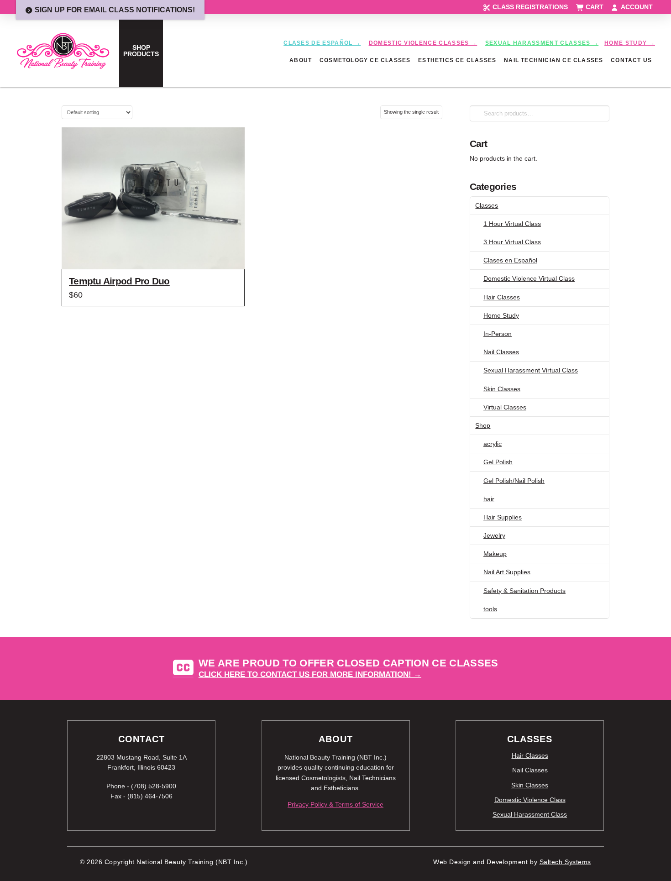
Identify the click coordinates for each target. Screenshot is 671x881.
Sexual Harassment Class (530, 814)
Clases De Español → (322, 43)
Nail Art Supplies (506, 572)
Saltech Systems (565, 862)
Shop (482, 425)
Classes (486, 205)
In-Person (497, 333)
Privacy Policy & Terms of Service (335, 804)
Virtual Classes (504, 407)
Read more (153, 253)
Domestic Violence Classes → (423, 43)
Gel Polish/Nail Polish (514, 480)
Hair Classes (501, 297)
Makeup (495, 553)
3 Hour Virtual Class (512, 242)
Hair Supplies (502, 517)
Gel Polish (498, 462)
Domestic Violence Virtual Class (529, 278)
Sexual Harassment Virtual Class (530, 370)
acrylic (492, 443)
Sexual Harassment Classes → (542, 43)
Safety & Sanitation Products (524, 590)
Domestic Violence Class (530, 799)
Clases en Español (510, 260)
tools (490, 609)
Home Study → (629, 43)
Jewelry (494, 535)
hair (488, 499)
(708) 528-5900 (153, 786)
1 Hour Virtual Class (512, 223)
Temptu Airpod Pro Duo (119, 281)
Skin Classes (501, 389)
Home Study (501, 315)
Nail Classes (501, 352)
